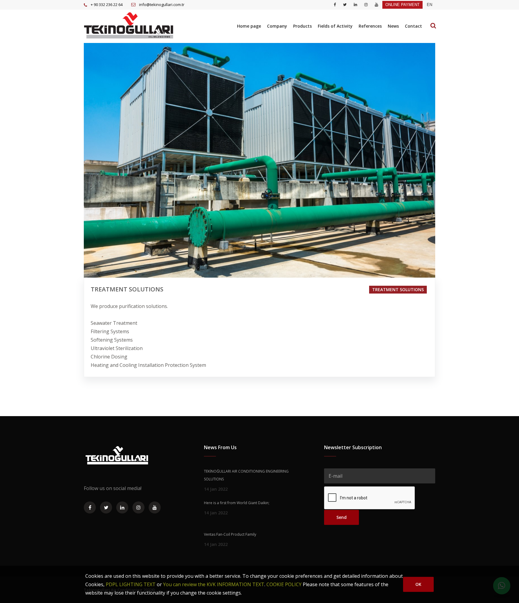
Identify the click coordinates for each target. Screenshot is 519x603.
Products (302, 26)
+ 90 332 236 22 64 (107, 4)
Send (341, 517)
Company (277, 26)
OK (418, 584)
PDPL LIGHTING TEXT (131, 584)
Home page (249, 26)
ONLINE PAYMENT (402, 4)
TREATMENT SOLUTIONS (398, 289)
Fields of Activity (335, 26)
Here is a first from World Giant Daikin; (236, 502)
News (393, 26)
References (370, 26)
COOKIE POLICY (284, 584)
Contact (413, 26)
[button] (429, 5)
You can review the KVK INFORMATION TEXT (213, 584)
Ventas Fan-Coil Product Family (230, 534)
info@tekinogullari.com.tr (161, 4)
